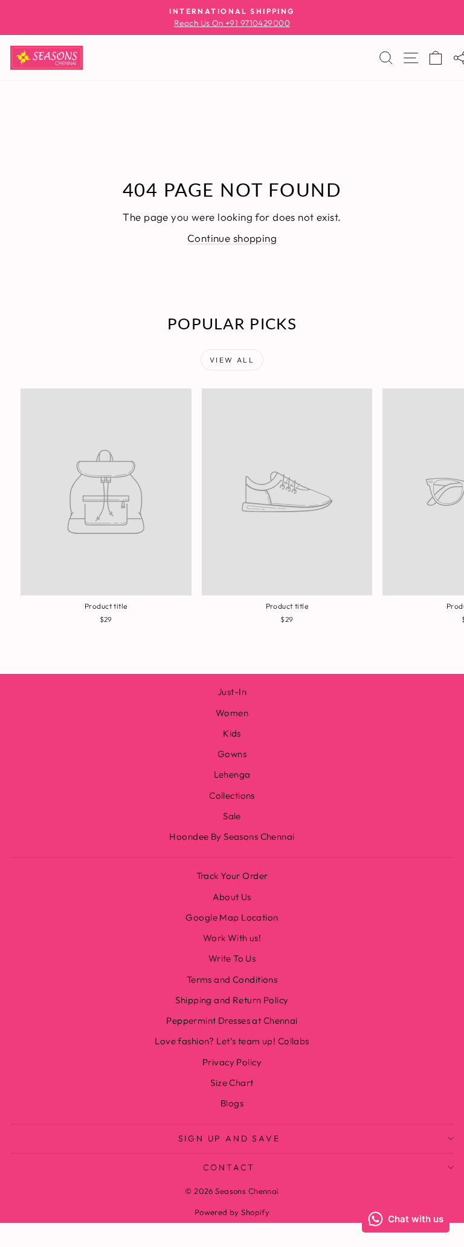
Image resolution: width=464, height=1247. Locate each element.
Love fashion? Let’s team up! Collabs (232, 1041)
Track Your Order (232, 875)
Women (232, 713)
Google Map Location (231, 917)
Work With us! (232, 938)
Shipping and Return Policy (231, 1000)
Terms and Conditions (232, 979)
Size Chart (231, 1082)
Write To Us (232, 958)
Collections (232, 795)
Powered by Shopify (232, 1212)
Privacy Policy (232, 1062)
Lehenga (232, 774)
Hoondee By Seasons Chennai (231, 836)
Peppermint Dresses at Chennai (231, 1020)
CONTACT (229, 1167)
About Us (232, 897)
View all (232, 359)
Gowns (232, 754)
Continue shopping (232, 238)
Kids (232, 733)
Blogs (232, 1103)
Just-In (232, 691)
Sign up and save (229, 1138)
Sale (232, 816)
